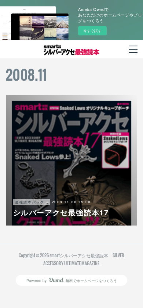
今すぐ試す (92, 30)
